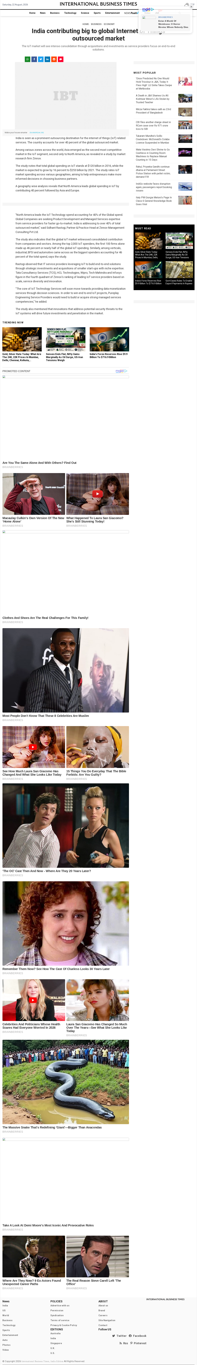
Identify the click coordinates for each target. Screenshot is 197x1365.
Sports (97, 13)
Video (5, 1350)
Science (85, 13)
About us (103, 1305)
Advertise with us (59, 1305)
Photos (6, 1345)
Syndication (57, 1315)
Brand (101, 1310)
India (5, 1305)
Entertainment (112, 13)
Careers (102, 1315)
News (43, 13)
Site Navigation (106, 1320)
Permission (56, 1310)
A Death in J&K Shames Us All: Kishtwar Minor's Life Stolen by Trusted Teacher (152, 99)
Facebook (139, 1335)
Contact (102, 1325)
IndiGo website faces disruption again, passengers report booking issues (154, 187)
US (4, 1310)
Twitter (121, 1335)
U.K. (52, 1348)
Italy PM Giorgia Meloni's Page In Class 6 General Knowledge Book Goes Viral (154, 201)
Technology (70, 13)
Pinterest (140, 1343)
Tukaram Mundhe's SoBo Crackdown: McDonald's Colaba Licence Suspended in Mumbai (152, 139)
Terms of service (59, 1320)
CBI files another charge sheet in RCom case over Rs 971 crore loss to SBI (153, 125)
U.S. (52, 1353)
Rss (125, 1343)
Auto (5, 1340)
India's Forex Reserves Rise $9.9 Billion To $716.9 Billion (108, 356)
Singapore (56, 1343)
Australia (55, 1333)
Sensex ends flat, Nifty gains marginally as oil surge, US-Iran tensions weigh (64, 357)
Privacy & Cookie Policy (63, 1325)
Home (32, 13)
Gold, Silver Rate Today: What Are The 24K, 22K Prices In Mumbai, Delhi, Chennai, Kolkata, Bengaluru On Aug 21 (21, 359)
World (5, 1315)
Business (55, 13)
